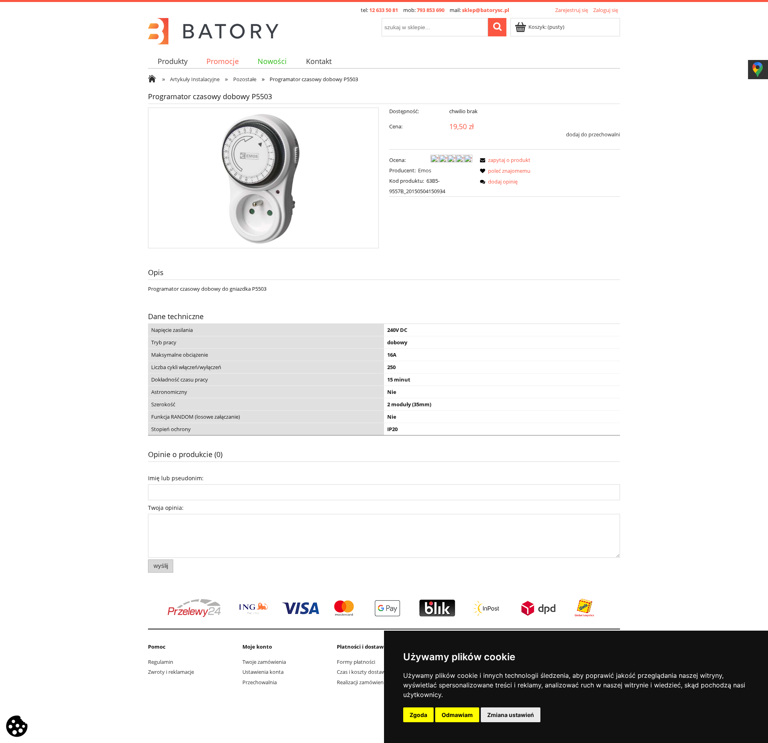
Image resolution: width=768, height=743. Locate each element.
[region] (384, 608)
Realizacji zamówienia (362, 682)
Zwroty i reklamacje (171, 671)
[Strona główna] (213, 30)
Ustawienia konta (263, 671)
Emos (424, 170)
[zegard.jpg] (264, 178)
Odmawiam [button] (457, 714)
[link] (384, 608)
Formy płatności (356, 661)
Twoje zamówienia (264, 661)
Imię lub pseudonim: (176, 478)
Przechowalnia (259, 682)
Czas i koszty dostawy (362, 671)
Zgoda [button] (418, 714)
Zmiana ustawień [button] (510, 714)
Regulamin (160, 661)
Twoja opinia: (166, 507)
